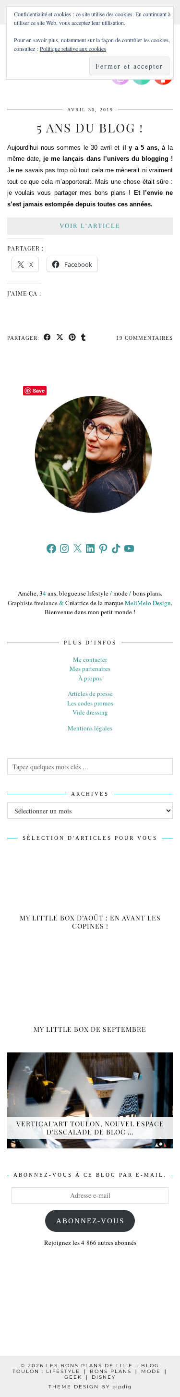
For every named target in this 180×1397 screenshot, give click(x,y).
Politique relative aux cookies (73, 48)
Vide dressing (90, 712)
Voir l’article (90, 225)
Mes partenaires (90, 668)
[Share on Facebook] (47, 338)
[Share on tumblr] (83, 338)
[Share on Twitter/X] (60, 338)
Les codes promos (90, 703)
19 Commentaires (144, 338)
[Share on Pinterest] (72, 338)
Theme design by (90, 1387)
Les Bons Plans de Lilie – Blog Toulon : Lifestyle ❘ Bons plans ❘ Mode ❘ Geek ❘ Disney (90, 1371)
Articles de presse (90, 693)
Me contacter (90, 659)
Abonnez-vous (90, 1221)
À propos (90, 678)
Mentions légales (90, 728)
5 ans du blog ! (90, 127)
